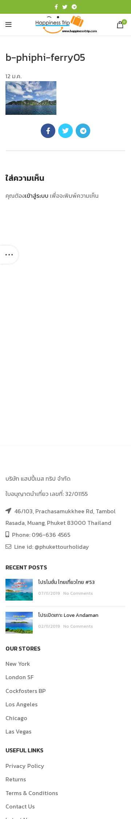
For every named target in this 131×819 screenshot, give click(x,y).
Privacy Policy (24, 765)
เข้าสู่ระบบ (36, 195)
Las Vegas (18, 731)
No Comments (78, 593)
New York (17, 663)
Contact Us (20, 806)
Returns (15, 779)
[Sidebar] (9, 255)
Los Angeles (21, 704)
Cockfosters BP (25, 690)
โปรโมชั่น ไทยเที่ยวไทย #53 (66, 582)
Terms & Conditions (31, 793)
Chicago (16, 718)
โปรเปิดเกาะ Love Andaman (68, 615)
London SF (19, 677)
